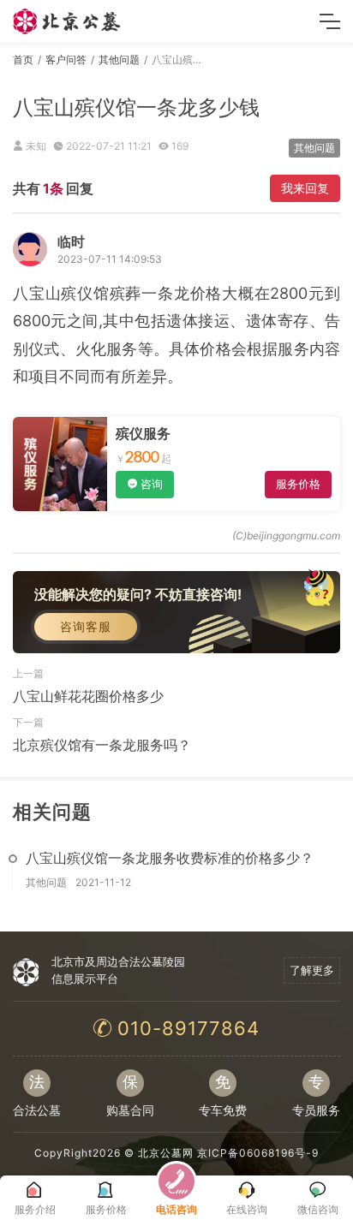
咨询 (152, 484)
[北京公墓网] (68, 21)
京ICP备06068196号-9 (258, 1152)
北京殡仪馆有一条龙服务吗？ (102, 744)
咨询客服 (85, 626)
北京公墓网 (166, 1152)
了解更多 (312, 970)
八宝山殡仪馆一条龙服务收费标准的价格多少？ (170, 857)
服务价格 (298, 484)
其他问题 (119, 59)
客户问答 (66, 59)
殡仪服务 (143, 433)
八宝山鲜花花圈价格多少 (88, 696)
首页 (23, 59)
